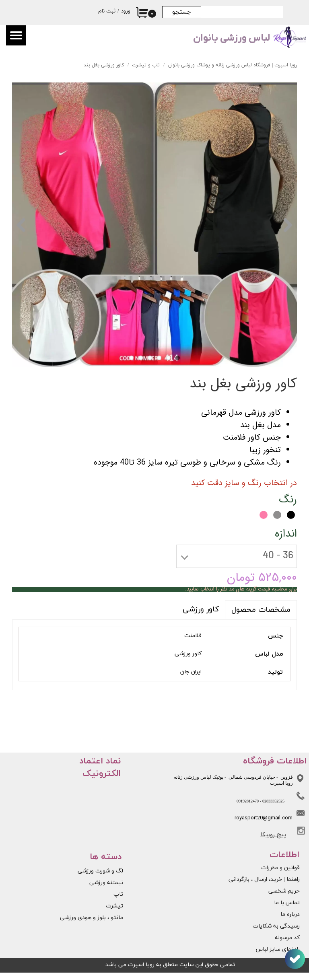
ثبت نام (106, 11)
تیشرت (114, 906)
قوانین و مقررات (280, 868)
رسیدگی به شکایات (276, 926)
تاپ (118, 894)
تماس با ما (287, 903)
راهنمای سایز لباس (278, 949)
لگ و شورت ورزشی (100, 871)
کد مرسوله (287, 938)
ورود (125, 11)
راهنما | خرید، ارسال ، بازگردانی (270, 879)
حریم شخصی (284, 891)
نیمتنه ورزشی (106, 883)
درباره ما (290, 914)
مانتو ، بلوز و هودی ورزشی (91, 918)
